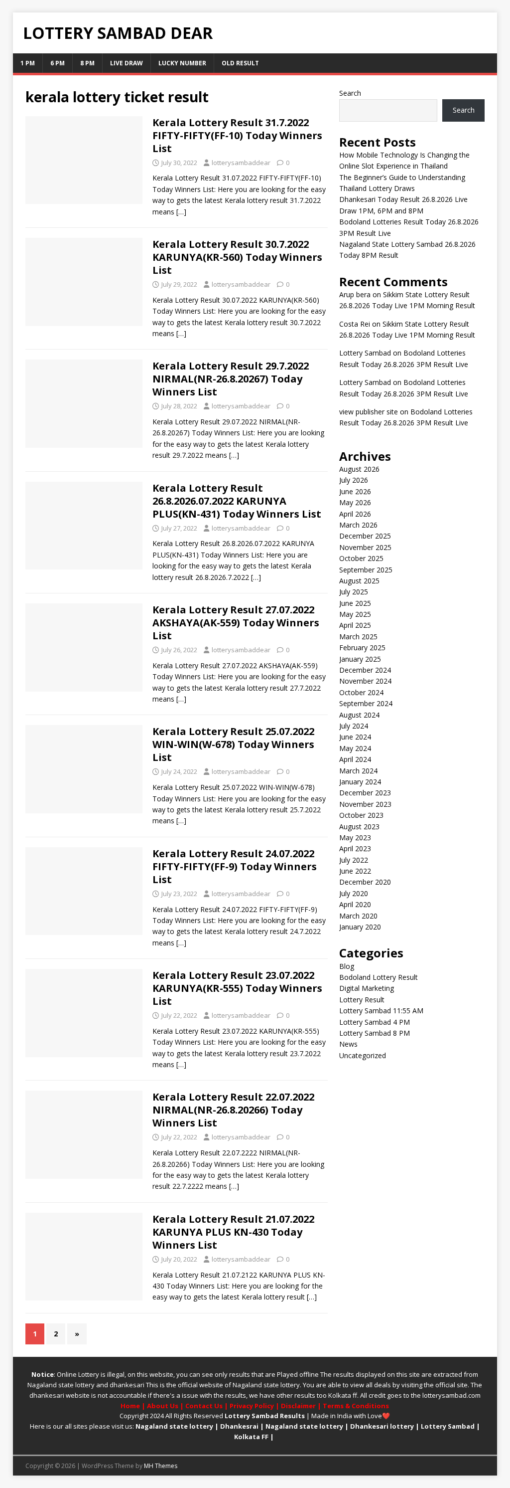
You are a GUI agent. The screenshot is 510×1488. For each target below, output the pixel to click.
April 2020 (355, 904)
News (348, 1044)
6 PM (57, 63)
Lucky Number (182, 63)
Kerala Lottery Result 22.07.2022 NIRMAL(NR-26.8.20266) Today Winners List (233, 1109)
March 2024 (358, 770)
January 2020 (360, 926)
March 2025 (358, 636)
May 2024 (355, 748)
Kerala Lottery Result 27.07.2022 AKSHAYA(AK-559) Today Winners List (235, 622)
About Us (162, 1405)
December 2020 (365, 882)
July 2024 (353, 726)
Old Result (240, 63)
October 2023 (361, 815)
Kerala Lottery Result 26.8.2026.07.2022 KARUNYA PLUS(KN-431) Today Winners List (236, 501)
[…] (181, 211)
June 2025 (355, 603)
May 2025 (355, 614)
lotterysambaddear (241, 162)
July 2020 (353, 893)
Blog (346, 966)
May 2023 (355, 837)
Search (350, 93)
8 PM (87, 63)
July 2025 (353, 591)
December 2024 (365, 670)
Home (130, 1405)
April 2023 (355, 848)
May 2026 (355, 502)
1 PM (27, 63)
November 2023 (365, 804)
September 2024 (365, 703)
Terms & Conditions (356, 1405)
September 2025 (365, 569)
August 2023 (359, 826)
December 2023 (365, 792)
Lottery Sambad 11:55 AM (381, 1010)
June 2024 (355, 737)
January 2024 (360, 781)
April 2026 (355, 514)
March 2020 (358, 916)
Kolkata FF (251, 1436)
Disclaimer (298, 1405)
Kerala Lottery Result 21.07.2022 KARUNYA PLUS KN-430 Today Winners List (233, 1232)
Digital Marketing (366, 988)
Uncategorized (362, 1055)
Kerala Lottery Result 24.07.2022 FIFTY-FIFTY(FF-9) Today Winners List (234, 866)
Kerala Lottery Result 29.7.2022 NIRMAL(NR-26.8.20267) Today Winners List (230, 378)
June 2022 (355, 871)
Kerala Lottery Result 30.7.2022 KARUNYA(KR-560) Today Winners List (237, 257)
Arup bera (355, 294)
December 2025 (365, 536)
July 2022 (353, 860)
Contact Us (204, 1405)
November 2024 (365, 681)
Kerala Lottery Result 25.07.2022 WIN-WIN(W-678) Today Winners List (233, 744)
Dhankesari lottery (382, 1426)
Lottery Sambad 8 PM (374, 1033)
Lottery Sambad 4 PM (374, 1022)
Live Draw (126, 63)
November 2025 (365, 547)
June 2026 (355, 491)
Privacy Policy (252, 1405)
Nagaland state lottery (61, 1384)
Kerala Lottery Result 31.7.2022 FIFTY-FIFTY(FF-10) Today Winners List (237, 135)
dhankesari (127, 1384)
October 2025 (361, 558)
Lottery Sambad (448, 1426)
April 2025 (355, 625)
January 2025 (360, 659)
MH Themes (160, 1466)
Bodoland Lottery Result (378, 977)
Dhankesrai (239, 1426)
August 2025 (359, 580)
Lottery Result (361, 999)
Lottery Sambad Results (265, 1415)
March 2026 (358, 525)
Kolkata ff (342, 1395)
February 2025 (362, 647)
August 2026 (359, 469)
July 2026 (353, 480)
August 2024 (359, 715)
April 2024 (355, 759)
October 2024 (361, 692)
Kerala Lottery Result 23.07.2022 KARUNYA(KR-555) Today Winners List (237, 988)
